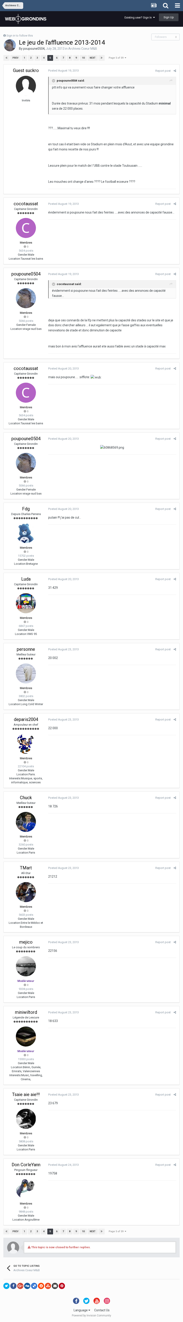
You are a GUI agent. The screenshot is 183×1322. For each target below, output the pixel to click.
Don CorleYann (26, 1164)
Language (81, 1310)
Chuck (26, 797)
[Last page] (101, 58)
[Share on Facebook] (13, 1286)
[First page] (6, 58)
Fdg (26, 508)
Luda (26, 579)
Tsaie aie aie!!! (26, 1094)
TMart (26, 867)
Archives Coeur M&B (82, 48)
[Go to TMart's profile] (26, 892)
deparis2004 (26, 719)
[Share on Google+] (20, 1286)
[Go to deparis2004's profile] (26, 744)
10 (83, 57)
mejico (26, 942)
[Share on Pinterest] (62, 1286)
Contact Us (102, 1310)
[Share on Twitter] (6, 1286)
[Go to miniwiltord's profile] (26, 1036)
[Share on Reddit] (41, 1286)
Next (93, 58)
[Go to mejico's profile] (26, 966)
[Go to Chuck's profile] (26, 822)
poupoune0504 (34, 48)
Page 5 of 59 (117, 57)
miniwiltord (26, 1012)
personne (26, 649)
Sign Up (169, 17)
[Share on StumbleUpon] (48, 1286)
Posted (63, 70)
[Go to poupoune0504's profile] (10, 45)
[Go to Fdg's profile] (26, 533)
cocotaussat (26, 203)
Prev (15, 58)
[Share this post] (175, 70)
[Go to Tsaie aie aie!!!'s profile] (26, 1119)
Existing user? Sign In (139, 17)
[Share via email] (55, 1286)
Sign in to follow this (19, 35)
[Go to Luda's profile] (26, 603)
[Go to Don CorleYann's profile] (26, 1189)
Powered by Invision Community (91, 1315)
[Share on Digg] (27, 1286)
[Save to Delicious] (34, 1286)
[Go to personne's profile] (26, 673)
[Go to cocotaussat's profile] (26, 228)
